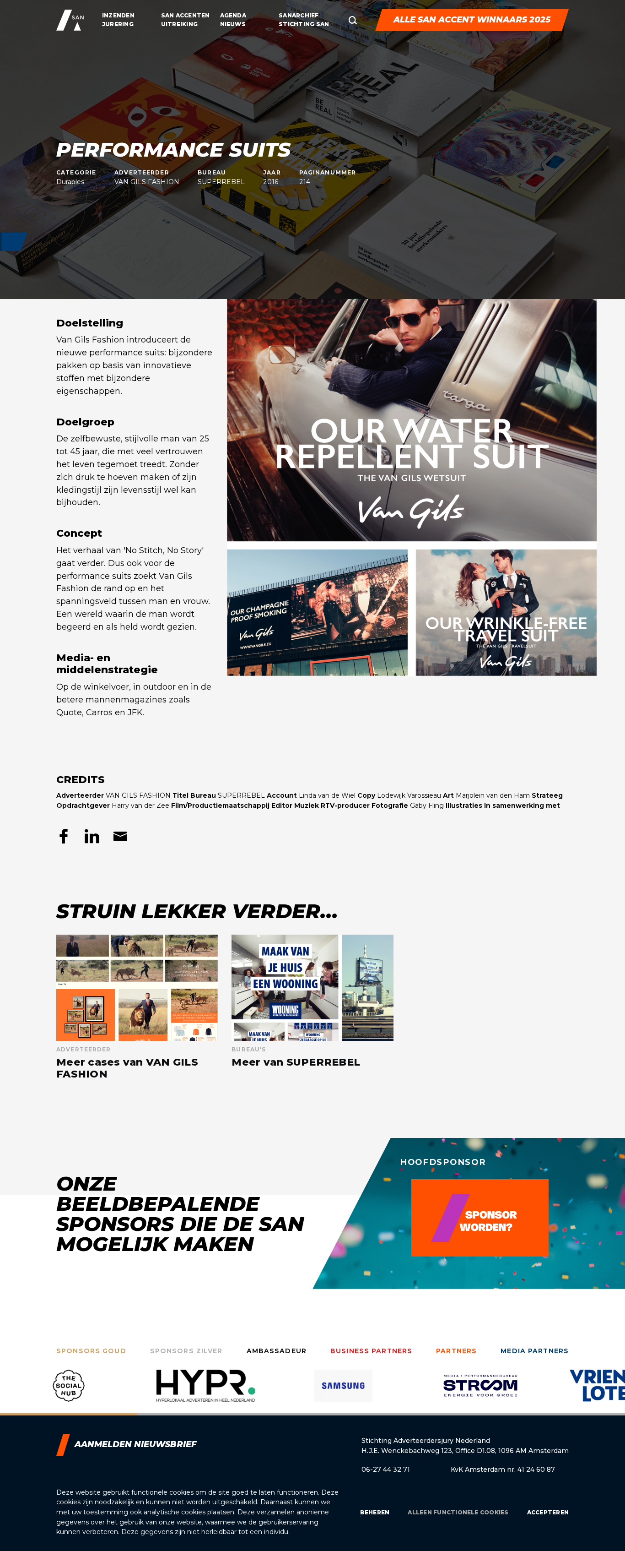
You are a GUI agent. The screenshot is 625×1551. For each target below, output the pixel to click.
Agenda (233, 15)
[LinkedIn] (92, 836)
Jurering (118, 24)
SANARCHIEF (298, 15)
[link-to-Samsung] (206, 1392)
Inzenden (118, 15)
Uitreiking (179, 24)
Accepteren (548, 1512)
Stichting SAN (304, 24)
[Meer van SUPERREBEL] (312, 1008)
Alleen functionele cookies (458, 1512)
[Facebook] (63, 836)
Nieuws (233, 24)
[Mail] (120, 836)
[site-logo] (70, 20)
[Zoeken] (353, 20)
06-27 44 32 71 (385, 1469)
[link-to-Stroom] (343, 1392)
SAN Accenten (185, 15)
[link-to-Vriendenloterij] (480, 1392)
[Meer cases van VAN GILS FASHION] (137, 1008)
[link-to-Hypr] (68, 1392)
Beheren (375, 1512)
